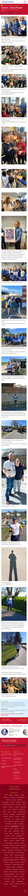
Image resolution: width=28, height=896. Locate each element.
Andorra (17, 795)
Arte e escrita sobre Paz (6, 754)
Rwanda (17, 862)
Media (15, 769)
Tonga (13, 879)
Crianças (3, 760)
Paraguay (6, 857)
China (9, 809)
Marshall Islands (8, 843)
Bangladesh (6, 802)
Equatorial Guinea (20, 814)
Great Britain (8, 823)
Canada (17, 807)
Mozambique (15, 847)
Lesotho (7, 835)
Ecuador (12, 814)
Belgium (18, 802)
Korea (11, 833)
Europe (23, 816)
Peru (12, 857)
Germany (16, 821)
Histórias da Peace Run (18, 765)
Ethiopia (17, 816)
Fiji (13, 819)
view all (25, 725)
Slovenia (5, 871)
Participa (3, 763)
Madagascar (22, 838)
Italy (6, 831)
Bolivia (24, 802)
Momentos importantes (17, 772)
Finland (18, 819)
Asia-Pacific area (21, 797)
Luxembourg (13, 838)
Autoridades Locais (6, 758)
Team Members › (6, 13)
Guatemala (7, 826)
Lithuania (6, 838)
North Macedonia (20, 852)
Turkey (18, 879)
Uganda (7, 881)
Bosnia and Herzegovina (9, 804)
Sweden (23, 874)
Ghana (22, 821)
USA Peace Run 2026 (14, 789)
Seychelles (19, 867)
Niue (25, 850)
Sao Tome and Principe (18, 864)
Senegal (8, 867)
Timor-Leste (7, 879)
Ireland (22, 828)
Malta (23, 840)
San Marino (8, 864)
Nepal (4, 850)
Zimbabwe (14, 886)
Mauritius (16, 843)
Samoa (23, 862)
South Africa (22, 871)
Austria (14, 799)
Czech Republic (22, 811)
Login (24, 890)
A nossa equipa (17, 762)
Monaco (18, 845)
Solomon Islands (13, 871)
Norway (6, 855)
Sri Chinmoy (17, 778)
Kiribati (6, 833)
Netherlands (10, 850)
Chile (4, 809)
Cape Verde (23, 807)
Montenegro (7, 847)
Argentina (12, 797)
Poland (16, 857)
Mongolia (23, 845)
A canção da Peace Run (18, 754)
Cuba (9, 811)
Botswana (19, 804)
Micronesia (5, 845)
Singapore (15, 869)
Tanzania (15, 876)
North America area (9, 852)
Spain (17, 874)
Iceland (6, 828)
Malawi (6, 840)
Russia (12, 862)
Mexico (22, 843)
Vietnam (17, 883)
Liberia (13, 835)
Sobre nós (16, 775)
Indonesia (16, 828)
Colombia (14, 809)
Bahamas (20, 799)
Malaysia (11, 840)
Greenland (21, 823)
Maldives (17, 840)
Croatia (5, 811)
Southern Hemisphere (9, 874)
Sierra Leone (8, 869)
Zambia (23, 883)
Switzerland (8, 876)
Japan (10, 831)
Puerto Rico (23, 859)
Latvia (23, 833)
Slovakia (22, 869)
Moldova (12, 845)
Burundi (11, 807)
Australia (8, 799)
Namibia (22, 847)
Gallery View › (16, 13)
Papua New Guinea (19, 855)
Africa (6, 795)
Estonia (6, 816)
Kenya (22, 831)
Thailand (21, 876)
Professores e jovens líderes (6, 767)
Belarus (13, 802)
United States (20, 881)
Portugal (22, 857)
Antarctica (6, 797)
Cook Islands (22, 809)
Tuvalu (23, 879)
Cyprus (14, 811)
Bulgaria (5, 807)
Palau (11, 855)
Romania (6, 862)
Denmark (6, 814)
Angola (22, 795)
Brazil (24, 804)
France (23, 819)
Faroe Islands (7, 819)
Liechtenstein (19, 835)
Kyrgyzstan (17, 833)
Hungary (22, 826)
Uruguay (5, 883)
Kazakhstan (16, 831)
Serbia (13, 867)
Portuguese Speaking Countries (11, 859)
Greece (15, 823)
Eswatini (11, 816)
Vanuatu (11, 883)
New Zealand (18, 850)
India (11, 828)
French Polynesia (8, 821)
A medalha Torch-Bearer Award (18, 758)
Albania (11, 795)
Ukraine (13, 881)
